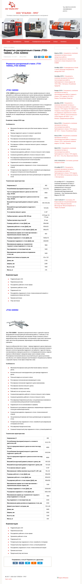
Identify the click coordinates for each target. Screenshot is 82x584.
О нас (8, 41)
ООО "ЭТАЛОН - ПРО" (27, 13)
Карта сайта (8, 579)
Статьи (55, 41)
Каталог (27, 41)
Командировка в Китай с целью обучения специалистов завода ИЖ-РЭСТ (66, 69)
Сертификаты (17, 41)
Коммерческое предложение (41, 41)
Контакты (63, 41)
